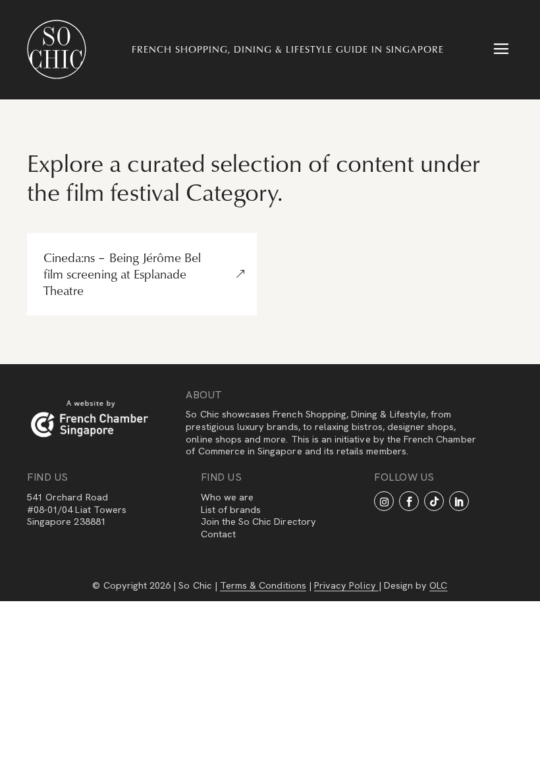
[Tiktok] (434, 501)
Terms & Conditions (263, 585)
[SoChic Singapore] (56, 49)
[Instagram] (384, 501)
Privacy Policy (346, 585)
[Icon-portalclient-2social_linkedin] (459, 501)
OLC (438, 585)
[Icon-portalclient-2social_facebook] (409, 501)
